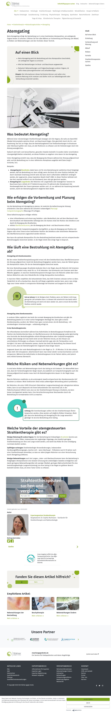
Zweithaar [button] (95, 15)
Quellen (11, 547)
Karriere (83, 677)
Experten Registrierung (39, 671)
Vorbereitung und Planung (91, 43)
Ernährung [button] (44, 15)
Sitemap (9, 675)
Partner (83, 671)
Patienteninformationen (64, 666)
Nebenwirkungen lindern (96, 4)
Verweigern (88, 706)
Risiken (87, 52)
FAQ (8, 666)
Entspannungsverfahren (64, 675)
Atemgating (46, 24)
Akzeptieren (88, 699)
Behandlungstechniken (33, 24)
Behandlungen (61, 673)
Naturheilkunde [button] (84, 15)
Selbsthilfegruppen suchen (66, 4)
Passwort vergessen (38, 673)
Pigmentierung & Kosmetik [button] (71, 18)
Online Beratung (27, 502)
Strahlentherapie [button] (45, 11)
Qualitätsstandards (13, 673)
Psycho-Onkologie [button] (20, 15)
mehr (88, 703)
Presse (83, 673)
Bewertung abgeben (63, 677)
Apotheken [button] (74, 15)
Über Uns (84, 675)
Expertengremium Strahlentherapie (43, 515)
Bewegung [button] (65, 15)
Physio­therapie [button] (54, 15)
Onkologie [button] (34, 11)
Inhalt (87, 31)
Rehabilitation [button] (80, 11)
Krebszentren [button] (24, 11)
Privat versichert (46, 499)
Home (9, 24)
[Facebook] (12, 541)
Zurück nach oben (92, 651)
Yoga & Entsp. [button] (37, 18)
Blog (77, 4)
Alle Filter (40, 502)
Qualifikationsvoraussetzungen (16, 677)
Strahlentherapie (18, 24)
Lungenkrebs (25, 182)
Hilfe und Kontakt (86, 668)
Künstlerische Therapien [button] (52, 18)
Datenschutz (11, 671)
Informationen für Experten (40, 666)
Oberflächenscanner (22, 225)
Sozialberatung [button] (33, 15)
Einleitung (88, 38)
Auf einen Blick (90, 35)
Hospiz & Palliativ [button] (92, 11)
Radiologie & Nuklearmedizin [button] (63, 11)
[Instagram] (102, 683)
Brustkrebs (25, 170)
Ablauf (87, 48)
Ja (21, 582)
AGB (8, 668)
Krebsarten (83, 4)
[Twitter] (9, 541)
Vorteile (88, 56)
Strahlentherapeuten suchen (92, 60)
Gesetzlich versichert (29, 499)
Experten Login (36, 668)
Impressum (84, 666)
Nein (36, 582)
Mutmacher (60, 679)
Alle (15, 11)
